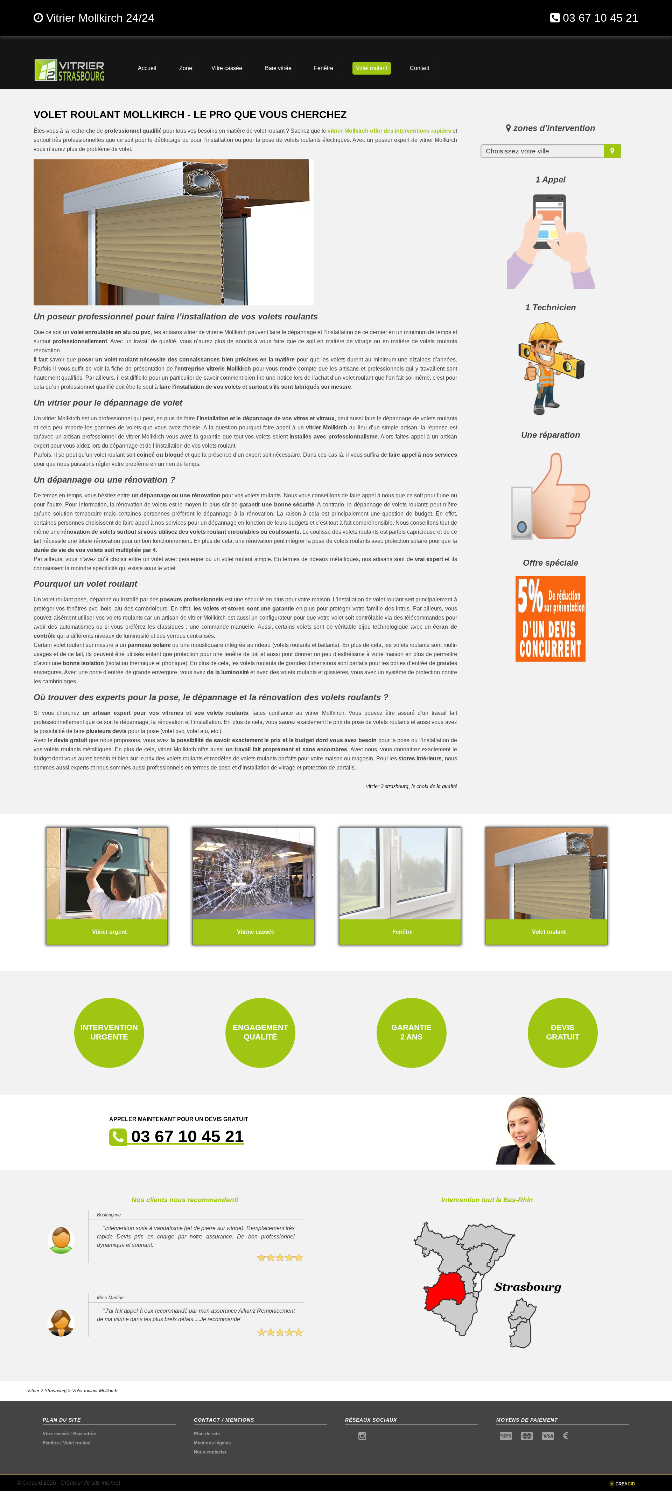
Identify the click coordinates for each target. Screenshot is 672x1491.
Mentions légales (212, 1442)
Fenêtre (51, 1442)
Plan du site (207, 1433)
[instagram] (362, 1437)
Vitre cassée (56, 1433)
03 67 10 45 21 (600, 18)
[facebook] (349, 1437)
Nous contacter (210, 1452)
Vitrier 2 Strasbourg (46, 1390)
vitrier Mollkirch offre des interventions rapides (389, 131)
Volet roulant (77, 1442)
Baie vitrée (84, 1433)
